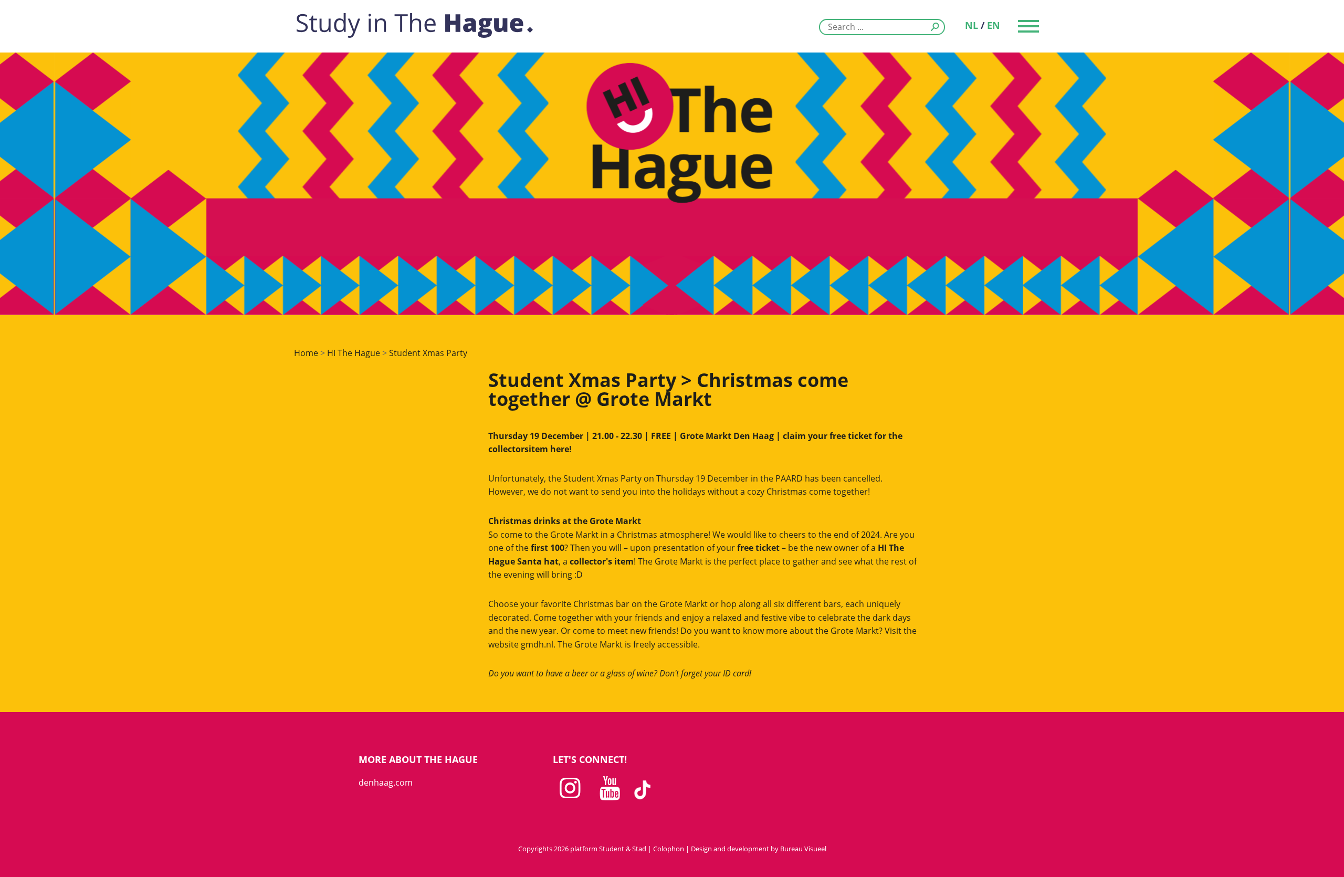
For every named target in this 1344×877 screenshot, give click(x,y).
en (993, 25)
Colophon (668, 848)
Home (306, 353)
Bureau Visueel (803, 848)
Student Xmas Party (428, 353)
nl (971, 25)
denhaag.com (386, 782)
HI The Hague (353, 353)
